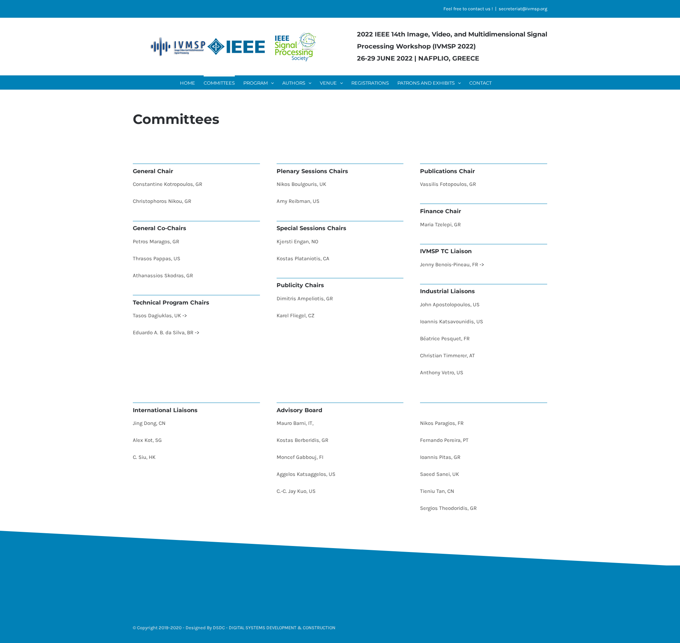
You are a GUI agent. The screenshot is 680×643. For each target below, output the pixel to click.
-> (184, 315)
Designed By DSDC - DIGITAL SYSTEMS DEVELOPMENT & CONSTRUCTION (260, 627)
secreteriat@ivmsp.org (523, 8)
